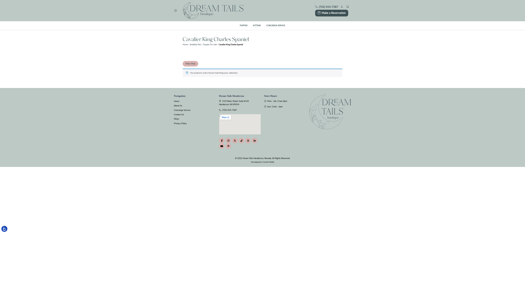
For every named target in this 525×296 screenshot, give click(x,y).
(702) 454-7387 (229, 110)
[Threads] (248, 140)
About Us (178, 105)
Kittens (257, 26)
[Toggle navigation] (175, 10)
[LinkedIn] (254, 140)
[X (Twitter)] (235, 140)
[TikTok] (241, 140)
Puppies (244, 26)
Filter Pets (190, 64)
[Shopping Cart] (347, 7)
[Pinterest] (228, 146)
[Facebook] (221, 140)
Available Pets (195, 45)
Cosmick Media (268, 162)
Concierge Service (275, 26)
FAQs (176, 119)
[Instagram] (228, 140)
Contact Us (179, 114)
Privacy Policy (180, 123)
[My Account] (341, 7)
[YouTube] (221, 146)
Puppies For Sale (210, 45)
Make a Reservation (334, 13)
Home (185, 45)
